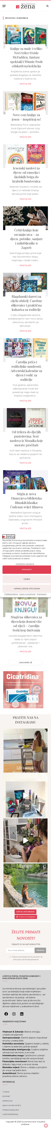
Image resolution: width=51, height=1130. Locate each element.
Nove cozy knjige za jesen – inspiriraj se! (26, 117)
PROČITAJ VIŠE (25, 84)
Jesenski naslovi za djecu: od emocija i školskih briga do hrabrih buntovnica (26, 174)
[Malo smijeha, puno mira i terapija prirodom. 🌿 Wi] (25, 885)
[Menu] (4, 6)
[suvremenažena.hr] (25, 5)
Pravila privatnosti (31, 960)
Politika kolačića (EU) (10, 1110)
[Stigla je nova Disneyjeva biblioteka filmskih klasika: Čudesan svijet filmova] (25, 482)
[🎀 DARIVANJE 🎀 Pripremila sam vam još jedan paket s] (25, 796)
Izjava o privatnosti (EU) (11, 1105)
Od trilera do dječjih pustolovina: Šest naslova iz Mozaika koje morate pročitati (26, 438)
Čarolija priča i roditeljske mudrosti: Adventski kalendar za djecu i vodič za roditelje (26, 371)
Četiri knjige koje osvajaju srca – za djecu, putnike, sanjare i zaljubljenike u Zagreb (26, 239)
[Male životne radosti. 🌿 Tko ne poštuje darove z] (25, 751)
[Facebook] (6, 1014)
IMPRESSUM (7, 1101)
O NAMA (5, 1092)
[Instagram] (13, 1014)
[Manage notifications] (46, 1126)
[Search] (47, 6)
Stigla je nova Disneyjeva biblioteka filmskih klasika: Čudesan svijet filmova (26, 500)
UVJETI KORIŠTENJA (10, 1114)
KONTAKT (6, 1096)
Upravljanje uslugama (25, 564)
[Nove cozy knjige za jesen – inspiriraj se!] (25, 103)
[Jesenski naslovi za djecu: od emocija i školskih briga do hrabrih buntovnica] (25, 156)
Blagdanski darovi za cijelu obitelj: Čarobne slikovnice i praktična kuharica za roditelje (26, 303)
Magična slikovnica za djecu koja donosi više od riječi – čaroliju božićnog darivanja (26, 623)
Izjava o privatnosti (27, 594)
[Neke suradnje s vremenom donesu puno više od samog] (25, 840)
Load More (24, 662)
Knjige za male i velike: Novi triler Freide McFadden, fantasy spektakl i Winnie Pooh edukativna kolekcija (26, 57)
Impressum (42, 594)
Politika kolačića (11, 594)
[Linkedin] (21, 1014)
